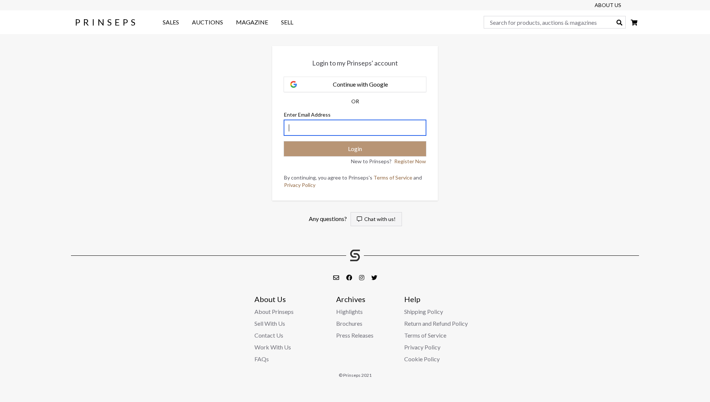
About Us (608, 5)
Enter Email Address (307, 114)
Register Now (410, 161)
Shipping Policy (423, 311)
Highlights (349, 311)
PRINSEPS (106, 22)
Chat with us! (379, 219)
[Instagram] (362, 277)
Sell (287, 22)
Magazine (252, 22)
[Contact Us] (336, 277)
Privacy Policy (299, 185)
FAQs (261, 358)
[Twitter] (374, 277)
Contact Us (268, 335)
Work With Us (272, 347)
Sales (171, 22)
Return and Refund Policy (436, 323)
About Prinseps (274, 311)
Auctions (207, 22)
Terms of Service (392, 177)
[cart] (634, 22)
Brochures (349, 323)
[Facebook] (349, 277)
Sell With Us (269, 323)
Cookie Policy (422, 358)
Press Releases (354, 335)
